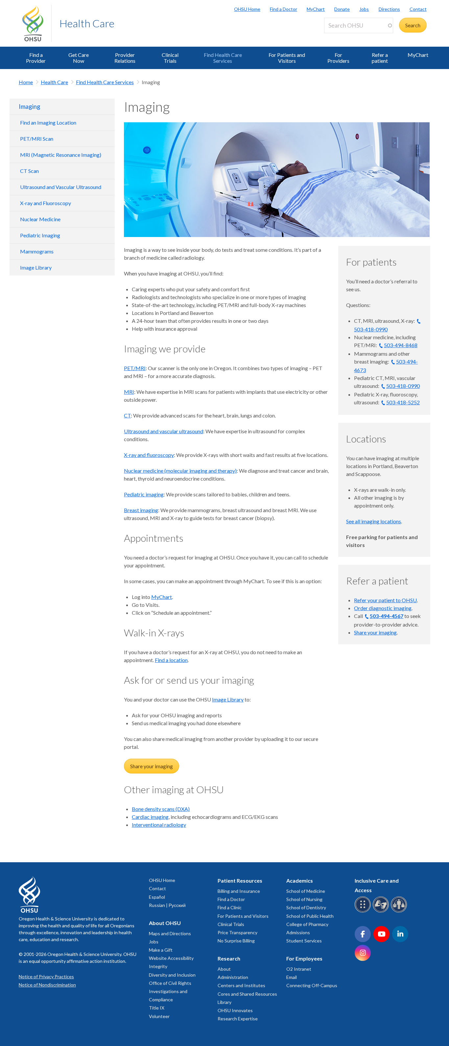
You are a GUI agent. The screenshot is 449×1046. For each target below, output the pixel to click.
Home (26, 82)
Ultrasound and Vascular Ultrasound (60, 187)
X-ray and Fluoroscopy (45, 203)
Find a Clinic (230, 907)
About (224, 969)
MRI (129, 392)
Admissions (298, 932)
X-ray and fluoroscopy (149, 455)
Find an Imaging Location (48, 122)
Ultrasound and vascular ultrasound (163, 431)
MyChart (316, 9)
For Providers (338, 58)
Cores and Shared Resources (247, 994)
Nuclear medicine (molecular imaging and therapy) (180, 470)
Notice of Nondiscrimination (47, 984)
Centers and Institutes (241, 985)
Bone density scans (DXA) (161, 809)
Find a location (171, 660)
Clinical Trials (170, 58)
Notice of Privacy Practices (46, 976)
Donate (342, 9)
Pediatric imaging (144, 494)
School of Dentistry (306, 907)
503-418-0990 (403, 386)
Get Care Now (78, 58)
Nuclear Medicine (40, 219)
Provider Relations (124, 58)
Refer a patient (380, 58)
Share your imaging (151, 766)
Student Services (304, 940)
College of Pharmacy (307, 924)
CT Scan (29, 171)
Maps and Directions (170, 933)
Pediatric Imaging (40, 235)
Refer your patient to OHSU (385, 600)
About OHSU (165, 923)
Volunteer (159, 1016)
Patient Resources (240, 880)
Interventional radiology (159, 824)
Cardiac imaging (150, 817)
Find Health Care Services (223, 58)
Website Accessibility (171, 958)
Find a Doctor (283, 9)
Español (157, 897)
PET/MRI (135, 368)
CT (127, 415)
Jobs (364, 9)
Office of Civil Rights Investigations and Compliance (170, 991)
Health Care (86, 23)
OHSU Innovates (235, 1010)
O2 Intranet (298, 969)
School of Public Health (310, 916)
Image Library (36, 267)
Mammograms (37, 251)
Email (291, 977)
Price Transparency (237, 932)
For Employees (304, 958)
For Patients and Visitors (287, 58)
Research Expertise (238, 1018)
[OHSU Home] (36, 23)
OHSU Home (247, 9)
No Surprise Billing (236, 940)
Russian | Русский (167, 905)
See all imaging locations (373, 521)
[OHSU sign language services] (382, 911)
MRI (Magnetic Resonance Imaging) (60, 155)
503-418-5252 (403, 402)
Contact (418, 9)
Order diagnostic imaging (383, 608)
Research (229, 958)
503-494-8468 (400, 345)
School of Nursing (304, 899)
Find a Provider (36, 58)
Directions (389, 9)
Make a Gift (161, 950)
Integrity (158, 966)
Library (224, 1002)
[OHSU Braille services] (364, 911)
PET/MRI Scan (36, 138)
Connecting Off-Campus (311, 985)
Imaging (29, 106)
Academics (299, 880)
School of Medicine (305, 891)
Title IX (156, 1007)
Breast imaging (141, 510)
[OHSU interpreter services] (400, 911)
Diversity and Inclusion (172, 975)
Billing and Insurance (239, 891)
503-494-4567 (386, 616)
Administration (233, 977)
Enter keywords (344, 37)
